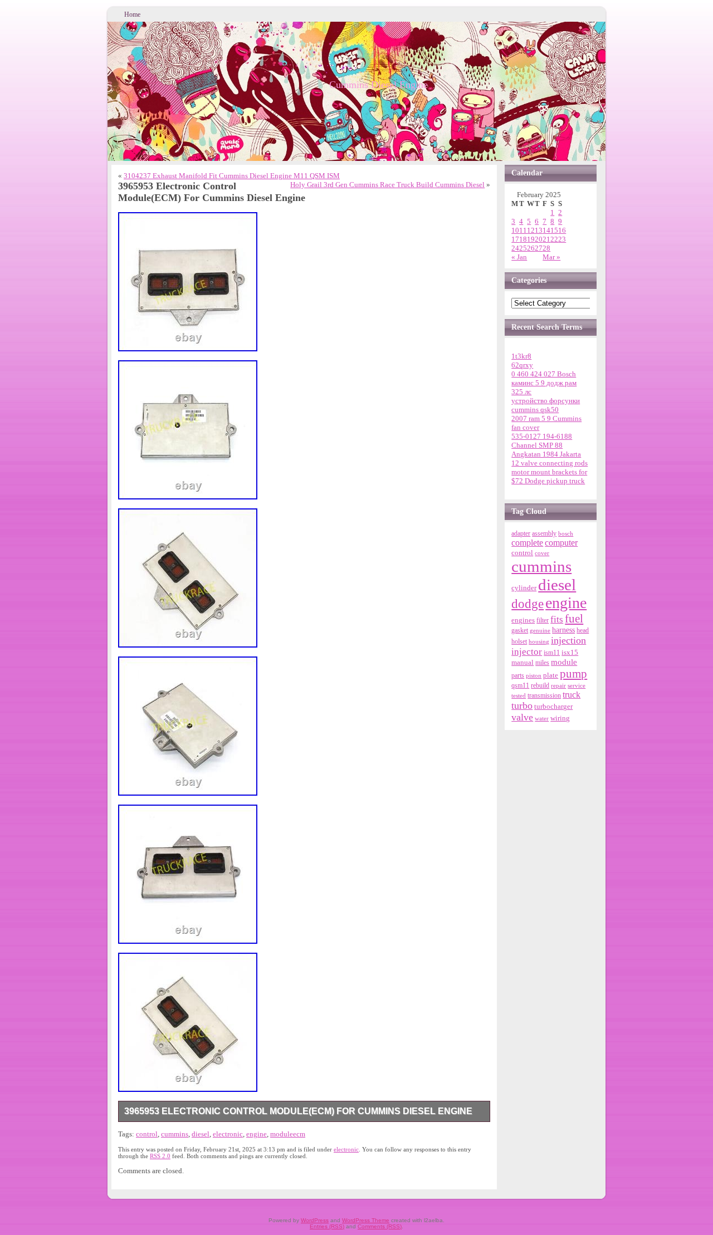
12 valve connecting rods (549, 463)
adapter (520, 533)
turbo (522, 705)
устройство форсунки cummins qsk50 (545, 405)
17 (515, 239)
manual (522, 662)
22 (554, 239)
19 (531, 239)
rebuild (540, 685)
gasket (519, 630)
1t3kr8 (521, 356)
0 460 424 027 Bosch (543, 374)
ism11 (552, 652)
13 (539, 230)
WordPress (315, 1220)
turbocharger (553, 706)
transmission (544, 695)
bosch (565, 533)
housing (539, 641)
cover (542, 553)
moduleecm (287, 1134)
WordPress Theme (365, 1220)
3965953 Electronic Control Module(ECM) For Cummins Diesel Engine (298, 1111)
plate (550, 675)
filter (542, 620)
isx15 (569, 652)
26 (531, 248)
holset (519, 641)
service (576, 685)
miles (542, 662)
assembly (544, 533)
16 (562, 230)
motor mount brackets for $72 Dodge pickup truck (549, 476)
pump (573, 673)
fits (556, 619)
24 (515, 248)
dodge (527, 604)
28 (546, 248)
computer (561, 543)
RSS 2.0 (160, 1156)
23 (562, 239)
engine (256, 1134)
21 (546, 239)
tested (518, 695)
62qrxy (522, 365)
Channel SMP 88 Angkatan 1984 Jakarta (546, 449)
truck (571, 694)
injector (526, 651)
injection (568, 640)
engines (523, 620)
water (542, 718)
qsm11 (520, 685)
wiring (560, 718)
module (564, 662)
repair (558, 685)
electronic (228, 1134)
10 (515, 230)
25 (523, 248)
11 (523, 230)
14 (546, 230)
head (583, 630)
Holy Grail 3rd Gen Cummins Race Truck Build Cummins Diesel (387, 184)
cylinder (523, 588)
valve (522, 717)
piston (533, 676)
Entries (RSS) (327, 1226)
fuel (574, 618)
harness (563, 630)
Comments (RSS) (380, 1226)
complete (527, 542)
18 (523, 239)
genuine (540, 630)
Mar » (551, 257)
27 (539, 248)
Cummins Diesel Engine (378, 84)
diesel (200, 1134)
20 (539, 239)
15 (554, 230)
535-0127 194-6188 (541, 436)
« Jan (519, 257)
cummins (174, 1134)
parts (517, 675)
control (147, 1134)
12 (531, 230)
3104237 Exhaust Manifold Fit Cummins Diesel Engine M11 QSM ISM (232, 175)
